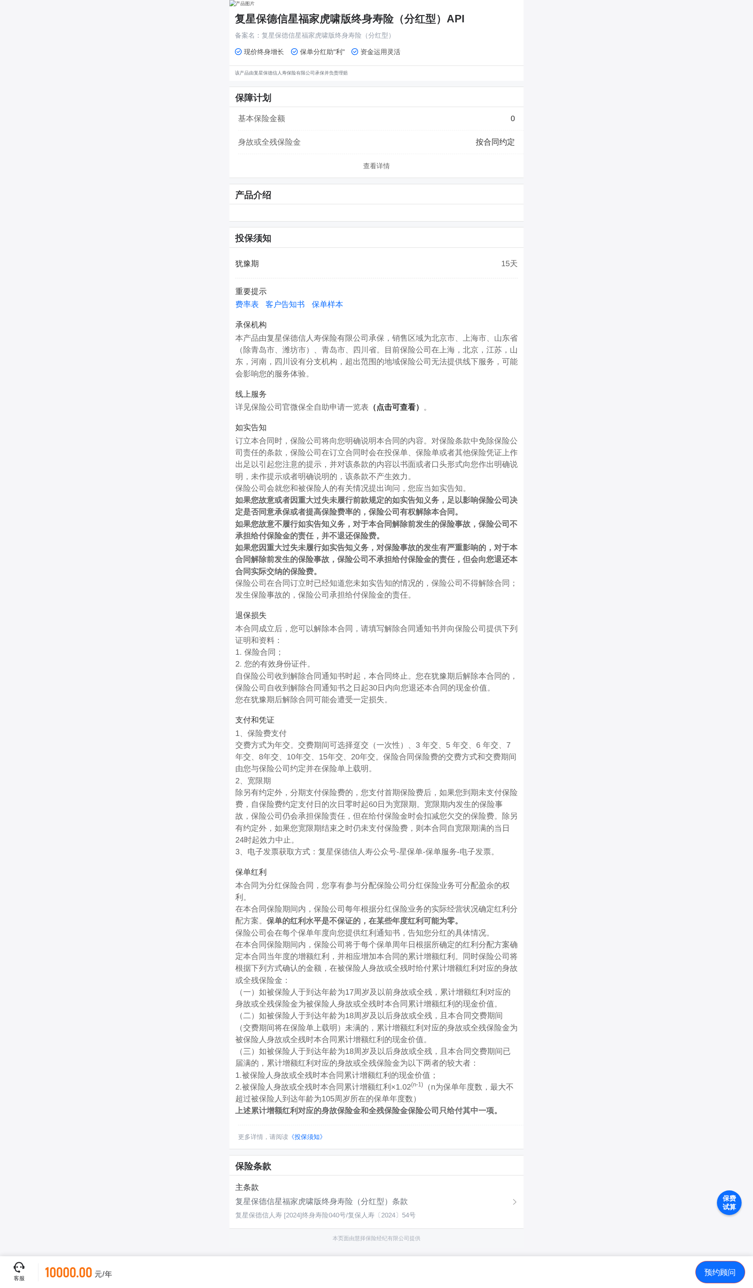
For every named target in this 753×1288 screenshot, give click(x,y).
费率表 (247, 304)
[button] (720, 1272)
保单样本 (327, 304)
